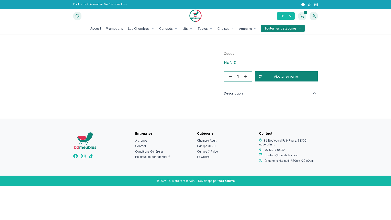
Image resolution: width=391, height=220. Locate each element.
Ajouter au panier (286, 76)
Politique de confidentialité (152, 156)
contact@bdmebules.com (281, 155)
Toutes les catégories (281, 28)
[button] (271, 93)
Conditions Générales (149, 151)
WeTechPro (226, 181)
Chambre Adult (206, 140)
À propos (141, 140)
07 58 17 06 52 (275, 150)
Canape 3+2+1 (206, 146)
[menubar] (173, 28)
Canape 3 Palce (207, 151)
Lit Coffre (203, 156)
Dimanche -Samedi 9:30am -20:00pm (289, 160)
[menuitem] (95, 28)
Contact (140, 146)
